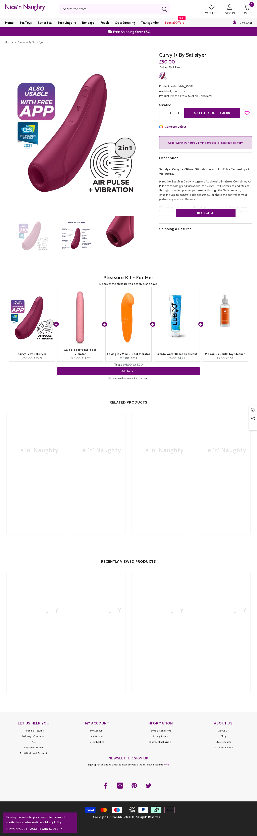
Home (9, 42)
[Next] (146, 236)
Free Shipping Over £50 (131, 31)
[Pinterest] (134, 785)
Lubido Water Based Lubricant (176, 354)
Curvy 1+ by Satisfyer (32, 354)
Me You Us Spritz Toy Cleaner (225, 354)
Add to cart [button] (128, 368)
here (166, 764)
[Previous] (6, 236)
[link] (35, 496)
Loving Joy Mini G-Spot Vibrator (128, 354)
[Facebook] (105, 785)
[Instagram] (120, 785)
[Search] (114, 9)
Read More (205, 213)
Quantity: (165, 105)
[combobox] (109, 9)
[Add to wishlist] (247, 112)
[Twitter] (148, 785)
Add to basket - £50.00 (212, 113)
